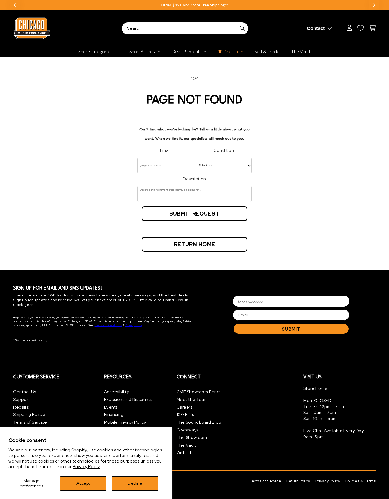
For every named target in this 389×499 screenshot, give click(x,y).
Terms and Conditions (108, 325)
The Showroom (192, 437)
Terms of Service (30, 422)
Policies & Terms (360, 481)
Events (111, 407)
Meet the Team (192, 399)
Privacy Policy (86, 466)
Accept (83, 483)
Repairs (21, 407)
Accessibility (116, 392)
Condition (224, 150)
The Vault (186, 445)
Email (165, 150)
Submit (291, 329)
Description (194, 179)
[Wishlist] (360, 28)
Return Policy (298, 481)
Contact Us (24, 392)
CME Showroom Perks (198, 392)
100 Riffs (185, 414)
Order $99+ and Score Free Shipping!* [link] (194, 5)
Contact (316, 28)
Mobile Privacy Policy (125, 422)
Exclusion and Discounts (128, 399)
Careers (185, 407)
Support (21, 399)
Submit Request (194, 213)
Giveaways (187, 430)
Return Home (194, 244)
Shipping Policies (30, 414)
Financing (114, 414)
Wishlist (184, 452)
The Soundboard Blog (199, 422)
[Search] (242, 28)
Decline (135, 483)
